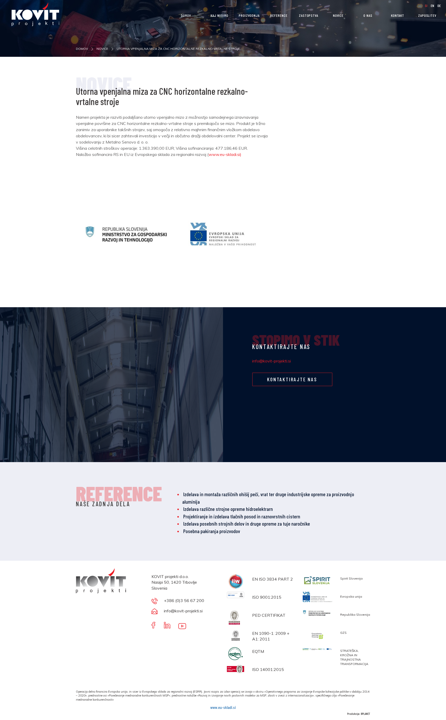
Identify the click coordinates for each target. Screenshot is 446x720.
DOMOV (186, 15)
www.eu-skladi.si (223, 707)
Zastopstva (308, 15)
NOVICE (338, 15)
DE (439, 5)
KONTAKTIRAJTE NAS (292, 379)
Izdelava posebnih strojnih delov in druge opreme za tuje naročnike (246, 523)
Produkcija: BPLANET (358, 713)
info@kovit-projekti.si (271, 360)
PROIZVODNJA (249, 15)
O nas (367, 15)
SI (426, 5)
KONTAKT (397, 15)
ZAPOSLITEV (427, 15)
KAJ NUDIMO (219, 15)
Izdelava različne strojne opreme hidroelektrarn (228, 509)
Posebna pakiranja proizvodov (211, 531)
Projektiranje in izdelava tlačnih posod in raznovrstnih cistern (241, 516)
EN (433, 5)
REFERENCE (278, 15)
